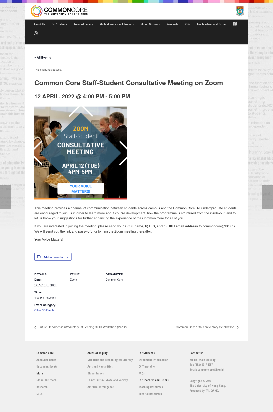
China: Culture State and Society (107, 380)
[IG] (35, 33)
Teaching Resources (151, 387)
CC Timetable (147, 366)
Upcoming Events (47, 366)
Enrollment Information (153, 360)
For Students (59, 24)
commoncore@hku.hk (211, 370)
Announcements (46, 360)
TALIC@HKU (212, 391)
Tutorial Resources (150, 394)
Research (172, 24)
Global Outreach (150, 24)
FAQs (142, 373)
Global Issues (95, 373)
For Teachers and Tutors (211, 24)
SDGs (187, 24)
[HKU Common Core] (137, 11)
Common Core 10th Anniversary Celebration (205, 327)
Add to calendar (53, 257)
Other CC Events (44, 310)
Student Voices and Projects (117, 24)
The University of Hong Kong (207, 386)
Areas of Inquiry (83, 24)
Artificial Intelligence (100, 387)
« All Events (42, 57)
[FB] (234, 24)
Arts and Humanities (100, 366)
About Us (39, 24)
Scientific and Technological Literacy (110, 360)
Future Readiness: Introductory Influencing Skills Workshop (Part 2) (82, 327)
